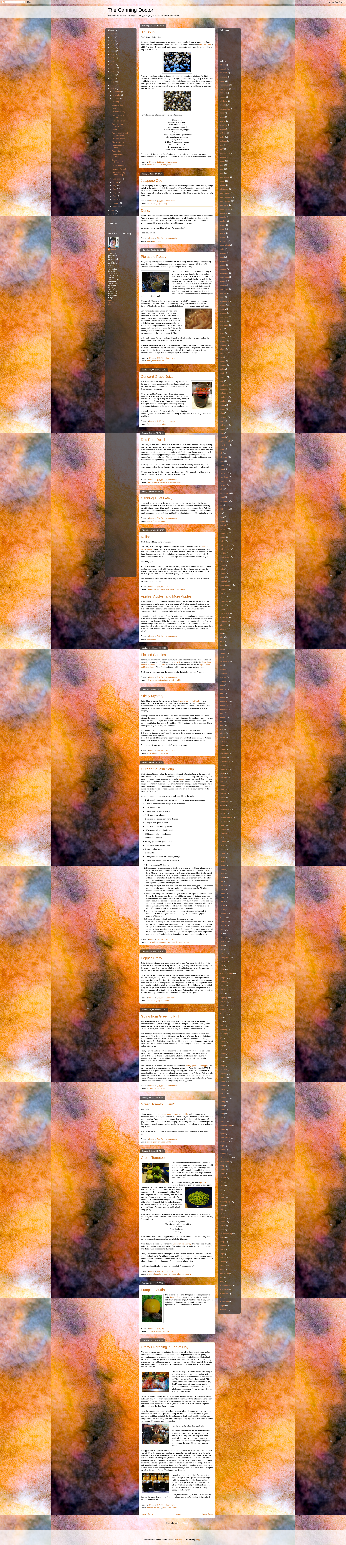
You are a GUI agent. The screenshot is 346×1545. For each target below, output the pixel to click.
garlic (222, 541)
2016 (113, 68)
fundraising (224, 533)
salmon (223, 1054)
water (222, 1270)
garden (222, 537)
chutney (150, 1274)
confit (222, 373)
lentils (222, 713)
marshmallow (225, 761)
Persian (223, 917)
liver (221, 729)
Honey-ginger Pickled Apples (189, 701)
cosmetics (224, 389)
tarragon (223, 1178)
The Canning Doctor (130, 10)
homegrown (224, 601)
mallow (222, 741)
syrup (222, 1166)
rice (221, 1021)
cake (222, 257)
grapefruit (223, 581)
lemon (222, 697)
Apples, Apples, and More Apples (166, 596)
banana (223, 129)
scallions (223, 1078)
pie (163, 361)
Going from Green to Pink (160, 1016)
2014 (113, 75)
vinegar (223, 1262)
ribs (221, 1018)
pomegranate (225, 958)
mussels (223, 813)
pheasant (223, 921)
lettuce (222, 717)
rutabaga (223, 1034)
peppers (173, 482)
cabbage (155, 482)
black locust (224, 193)
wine (221, 1298)
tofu (221, 1214)
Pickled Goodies (153, 655)
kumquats (224, 681)
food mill (223, 525)
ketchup (223, 653)
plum (222, 945)
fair (221, 489)
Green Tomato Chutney (182, 1244)
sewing (222, 1090)
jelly (165, 203)
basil (222, 145)
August (116, 182)
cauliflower (224, 289)
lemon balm (224, 701)
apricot (222, 93)
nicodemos (180, 1540)
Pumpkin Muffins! (154, 1290)
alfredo (222, 65)
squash (174, 942)
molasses (223, 789)
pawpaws (223, 885)
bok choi (223, 217)
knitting (223, 669)
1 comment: (171, 421)
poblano (223, 953)
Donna (113, 249)
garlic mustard (225, 545)
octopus (223, 841)
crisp (222, 413)
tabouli (222, 1170)
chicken (223, 321)
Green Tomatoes (153, 1158)
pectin (222, 909)
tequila (222, 1198)
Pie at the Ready (153, 257)
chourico (223, 341)
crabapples (224, 393)
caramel (223, 269)
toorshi (222, 1226)
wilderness (224, 1294)
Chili (221, 329)
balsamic (223, 125)
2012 (113, 82)
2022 (113, 48)
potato (222, 969)
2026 (113, 34)
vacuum (223, 1246)
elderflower (224, 477)
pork (221, 965)
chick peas (224, 317)
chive (222, 333)
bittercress (224, 189)
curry (169, 942)
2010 (113, 89)
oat (221, 837)
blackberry (224, 205)
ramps (222, 993)
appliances (224, 89)
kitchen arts (224, 661)
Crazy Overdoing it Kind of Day (164, 1347)
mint (221, 781)
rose (221, 1026)
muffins (159, 1331)
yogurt (222, 1306)
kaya (222, 649)
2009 (113, 211)
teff (221, 1194)
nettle (222, 825)
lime (221, 725)
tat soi (222, 1186)
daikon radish (159, 589)
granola (223, 573)
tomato (174, 1508)
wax (221, 1278)
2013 (113, 78)
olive (222, 845)
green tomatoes (161, 680)
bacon (222, 117)
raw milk (223, 1001)
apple (149, 241)
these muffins (175, 1297)
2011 (113, 85)
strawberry (224, 1142)
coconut (162, 942)
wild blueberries (226, 1286)
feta (221, 505)
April (115, 196)
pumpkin (166, 1331)
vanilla (168, 1142)
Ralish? (146, 537)
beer (164, 165)
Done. (145, 211)
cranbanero (224, 397)
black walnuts (225, 201)
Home (178, 1514)
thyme (222, 1206)
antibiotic (223, 77)
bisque (222, 185)
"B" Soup (147, 32)
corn (221, 381)
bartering (223, 141)
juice (164, 424)
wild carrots (224, 1290)
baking (222, 121)
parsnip (223, 869)
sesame (223, 1086)
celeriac (150, 589)
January (116, 206)
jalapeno (160, 203)
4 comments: (171, 358)
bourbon (223, 221)
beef (160, 165)
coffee (222, 369)
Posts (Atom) (182, 1523)
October (116, 99)
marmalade (224, 753)
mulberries (224, 801)
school (222, 1082)
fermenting (224, 501)
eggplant (223, 465)
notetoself (224, 833)
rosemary (223, 1029)
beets (149, 482)
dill (221, 453)
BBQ (222, 149)
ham (221, 593)
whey (222, 1282)
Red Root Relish (153, 440)
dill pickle (150, 680)
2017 (113, 65)
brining (222, 233)
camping (223, 261)
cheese (223, 305)
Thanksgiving (225, 1202)
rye (221, 1038)
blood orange (225, 209)
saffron (222, 1042)
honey (160, 753)
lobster (222, 733)
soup (169, 165)
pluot (222, 950)
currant (222, 429)
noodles (223, 829)
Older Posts (207, 1514)
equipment (224, 481)
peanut (222, 893)
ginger (154, 753)
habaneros (224, 589)
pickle (178, 680)
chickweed (224, 325)
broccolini (223, 241)
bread (222, 229)
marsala (223, 757)
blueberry (223, 213)
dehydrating (224, 445)
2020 (113, 54)
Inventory (223, 621)
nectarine (223, 821)
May (115, 193)
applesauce (156, 241)
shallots (223, 1094)
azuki (222, 113)
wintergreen (224, 1302)
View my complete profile (111, 302)
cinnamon (223, 353)
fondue (222, 521)
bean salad (224, 157)
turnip (222, 1242)
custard (223, 437)
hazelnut (223, 597)
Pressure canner (159, 521)
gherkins (223, 553)
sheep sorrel (224, 1097)
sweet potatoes (184, 942)
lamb (222, 685)
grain (222, 569)
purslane (223, 981)
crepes (222, 409)
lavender (223, 689)
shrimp (222, 1102)
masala (223, 765)
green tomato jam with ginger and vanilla (172, 1114)
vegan (222, 1254)
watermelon (224, 1274)
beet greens (224, 177)
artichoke (223, 101)
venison (223, 1258)
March (115, 199)
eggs (222, 469)
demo (222, 449)
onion (177, 589)
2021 (113, 51)
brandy (222, 225)
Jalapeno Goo (151, 181)
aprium (222, 97)
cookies (223, 377)
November (117, 95)
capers (222, 265)
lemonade (223, 709)
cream (222, 405)
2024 (113, 41)
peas (222, 901)
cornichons (224, 385)
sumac (222, 1150)
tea (221, 1190)
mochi (222, 785)
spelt (222, 1118)
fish (221, 517)
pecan (222, 905)
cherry (222, 309)
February (116, 203)
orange (222, 853)
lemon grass (224, 705)
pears (169, 1508)
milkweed (223, 777)
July (115, 186)
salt (221, 1062)
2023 (113, 44)
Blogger (199, 1540)
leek (221, 693)
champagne (224, 301)
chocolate (151, 1331)
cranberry (223, 401)
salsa (222, 1058)
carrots (222, 281)
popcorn (223, 961)
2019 (113, 58)
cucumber (224, 417)
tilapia (222, 1210)
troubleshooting (226, 1234)
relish (179, 482)
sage (222, 1046)
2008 (113, 214)
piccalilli (177, 662)
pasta (222, 873)
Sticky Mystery (152, 696)
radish (222, 989)
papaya (223, 861)
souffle (222, 1110)
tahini (222, 1174)
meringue (223, 769)
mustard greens (226, 817)
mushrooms (224, 809)
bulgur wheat (225, 245)
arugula (223, 105)
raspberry (223, 998)
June (115, 189)
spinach (223, 1122)
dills (163, 665)
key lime (223, 657)
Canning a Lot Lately (156, 498)
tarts (221, 1182)
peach (222, 889)
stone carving (225, 1138)
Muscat (223, 805)
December (117, 92)
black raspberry (226, 197)
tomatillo (223, 1218)
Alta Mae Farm (205, 45)
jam (221, 633)
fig (221, 513)
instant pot (224, 617)
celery (222, 297)
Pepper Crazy (151, 958)
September (117, 179)
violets (222, 1266)
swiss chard (224, 1162)
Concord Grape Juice (157, 377)
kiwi (221, 665)
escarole (223, 485)
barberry (223, 133)
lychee (222, 737)
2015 (113, 72)
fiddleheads (224, 509)
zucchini (223, 1310)
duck (222, 461)
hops (222, 609)
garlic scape (224, 549)
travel (222, 1230)
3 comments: (171, 750)
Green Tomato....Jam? (158, 1104)
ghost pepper (225, 557)
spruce (222, 1130)
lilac (221, 721)
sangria (223, 1066)
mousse (223, 793)
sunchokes (224, 1154)
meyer (222, 773)
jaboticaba (224, 625)
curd (221, 421)
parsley (223, 865)
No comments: (172, 238)
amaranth (223, 73)
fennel (222, 497)
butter (222, 249)
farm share (151, 203)
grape (159, 424)
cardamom (224, 273)
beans (155, 165)
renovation (224, 1009)
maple (222, 749)
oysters (223, 857)
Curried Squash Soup (157, 769)
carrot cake (224, 277)
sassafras (224, 1070)
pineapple (223, 937)
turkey (222, 1238)
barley (149, 165)
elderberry (224, 473)
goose (222, 565)
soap (222, 1106)
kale (221, 645)
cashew (223, 285)
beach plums (225, 153)
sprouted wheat (226, 1126)
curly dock (224, 425)
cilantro (223, 349)
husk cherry (224, 613)
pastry (222, 877)
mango (222, 745)
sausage (223, 1074)
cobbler (223, 361)
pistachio (223, 941)
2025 (113, 37)
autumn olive (225, 109)
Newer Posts (147, 1514)
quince (222, 986)
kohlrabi (223, 677)
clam (222, 357)
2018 (113, 61)
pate (221, 881)
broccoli (223, 237)
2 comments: (172, 162)
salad (222, 1049)
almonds (223, 69)
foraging (223, 529)
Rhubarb (223, 1014)
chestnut (223, 313)
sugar (222, 1146)
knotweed (223, 673)
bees (222, 173)
